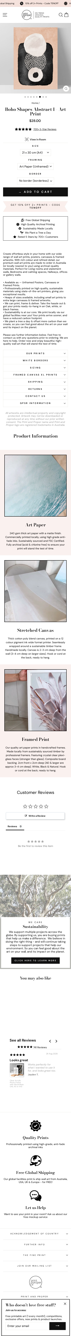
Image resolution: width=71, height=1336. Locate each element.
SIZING (35, 367)
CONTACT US (35, 396)
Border (35, 174)
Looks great (19, 1060)
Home (35, 103)
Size (35, 146)
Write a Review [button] (37, 815)
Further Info (34, 1244)
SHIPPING (35, 381)
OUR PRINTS (35, 353)
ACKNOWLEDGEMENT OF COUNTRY (34, 1233)
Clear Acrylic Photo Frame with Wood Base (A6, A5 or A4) (17, 1084)
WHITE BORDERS (35, 360)
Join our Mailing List (34, 1266)
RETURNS (35, 389)
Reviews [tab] (12, 826)
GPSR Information (35, 403)
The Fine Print (34, 1255)
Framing (35, 160)
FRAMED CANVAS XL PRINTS (35, 374)
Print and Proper (34, 1296)
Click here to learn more (35, 960)
